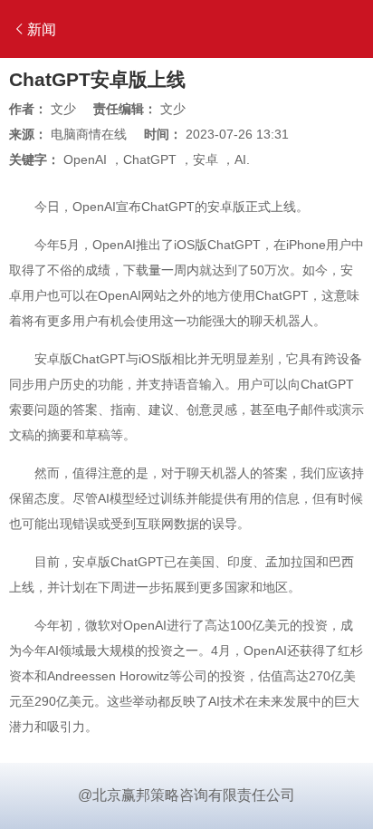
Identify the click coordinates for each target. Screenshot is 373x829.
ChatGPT (150, 159)
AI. (242, 159)
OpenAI (85, 159)
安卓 (205, 159)
